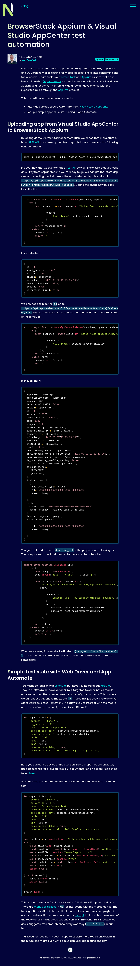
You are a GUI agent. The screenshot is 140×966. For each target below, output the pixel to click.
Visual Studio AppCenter (94, 106)
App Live (63, 90)
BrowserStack (67, 77)
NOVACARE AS (67, 957)
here (32, 773)
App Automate (52, 81)
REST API (34, 142)
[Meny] (133, 6)
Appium (86, 77)
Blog (25, 6)
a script (79, 915)
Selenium (60, 685)
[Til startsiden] (8, 9)
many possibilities (45, 906)
